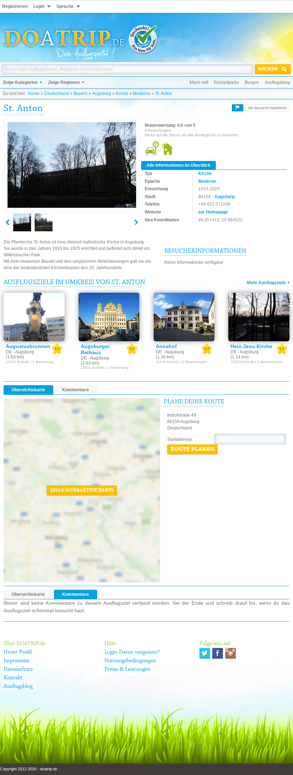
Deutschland (56, 93)
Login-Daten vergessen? (132, 652)
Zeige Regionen (64, 82)
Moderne (141, 93)
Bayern (81, 93)
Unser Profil (18, 652)
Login (38, 6)
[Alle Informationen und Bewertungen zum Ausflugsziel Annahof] (184, 317)
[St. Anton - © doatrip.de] (71, 165)
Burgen (252, 82)
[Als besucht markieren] (237, 107)
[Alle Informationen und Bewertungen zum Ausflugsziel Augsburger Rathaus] (109, 317)
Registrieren (15, 6)
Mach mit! (199, 82)
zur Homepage (213, 212)
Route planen (192, 449)
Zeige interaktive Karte (82, 490)
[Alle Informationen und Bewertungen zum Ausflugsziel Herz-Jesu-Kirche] (258, 317)
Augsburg (101, 93)
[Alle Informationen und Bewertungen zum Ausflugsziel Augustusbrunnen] (34, 317)
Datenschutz (18, 669)
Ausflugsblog (277, 82)
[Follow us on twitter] (204, 653)
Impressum (16, 661)
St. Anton (163, 93)
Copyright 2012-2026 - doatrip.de (28, 769)
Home (34, 93)
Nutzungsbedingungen (130, 661)
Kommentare (75, 389)
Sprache (65, 6)
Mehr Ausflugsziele (266, 282)
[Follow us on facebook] (217, 653)
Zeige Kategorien (20, 82)
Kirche (122, 93)
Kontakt (13, 678)
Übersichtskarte (28, 389)
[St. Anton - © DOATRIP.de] (43, 222)
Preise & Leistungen (127, 669)
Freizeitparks (226, 82)
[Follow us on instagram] (230, 653)
